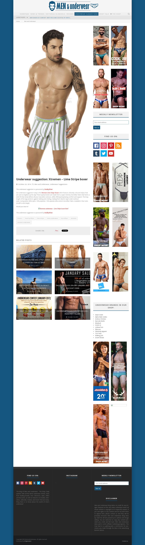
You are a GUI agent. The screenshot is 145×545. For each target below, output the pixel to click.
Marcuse (98, 329)
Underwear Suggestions (86, 14)
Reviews (70, 14)
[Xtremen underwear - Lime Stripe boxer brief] (53, 209)
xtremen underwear (24, 222)
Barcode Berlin (100, 321)
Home (18, 21)
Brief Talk (104, 14)
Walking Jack (99, 335)
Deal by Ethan (29, 218)
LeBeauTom (99, 327)
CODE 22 (98, 325)
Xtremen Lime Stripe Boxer (50, 193)
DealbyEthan (48, 189)
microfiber (64, 218)
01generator (27, 541)
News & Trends (37, 14)
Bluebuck (98, 323)
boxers (20, 218)
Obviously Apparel (101, 331)
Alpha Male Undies (101, 317)
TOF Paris (98, 333)
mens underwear (52, 218)
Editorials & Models (55, 14)
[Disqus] (53, 349)
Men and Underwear (41, 184)
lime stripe (40, 218)
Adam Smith (99, 315)
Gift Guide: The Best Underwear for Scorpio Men (46, 17)
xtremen (73, 218)
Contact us (125, 541)
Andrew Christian (100, 319)
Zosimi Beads (99, 338)
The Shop (116, 14)
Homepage (24, 14)
